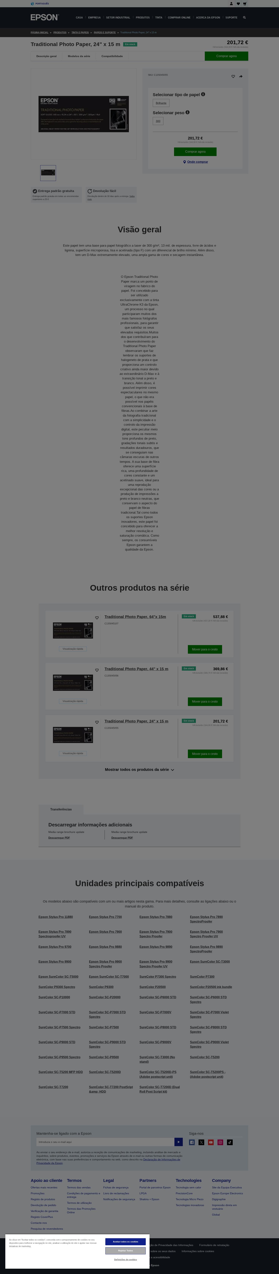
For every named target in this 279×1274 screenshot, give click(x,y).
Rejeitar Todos (125, 1250)
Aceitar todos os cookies (125, 1242)
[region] (77, 1251)
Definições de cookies (125, 1259)
